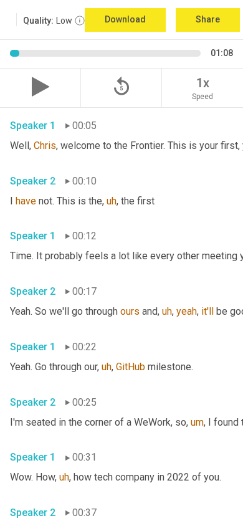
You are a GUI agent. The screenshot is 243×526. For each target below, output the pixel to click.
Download (125, 19)
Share (208, 19)
